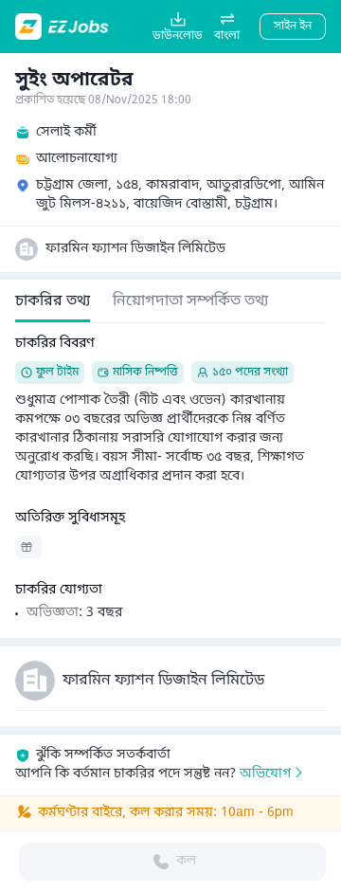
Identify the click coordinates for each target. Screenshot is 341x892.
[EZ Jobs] (64, 26)
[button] (227, 26)
